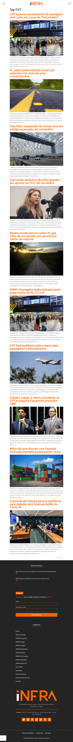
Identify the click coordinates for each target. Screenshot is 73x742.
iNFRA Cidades (20, 645)
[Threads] (49, 719)
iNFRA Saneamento (22, 649)
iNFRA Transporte (21, 638)
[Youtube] (23, 719)
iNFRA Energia (20, 642)
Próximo (59, 557)
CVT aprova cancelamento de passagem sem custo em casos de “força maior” (36, 16)
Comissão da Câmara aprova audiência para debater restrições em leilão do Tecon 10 (35, 504)
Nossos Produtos (21, 674)
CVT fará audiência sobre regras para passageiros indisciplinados (34, 347)
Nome (17, 601)
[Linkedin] (28, 719)
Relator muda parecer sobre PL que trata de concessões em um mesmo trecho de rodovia (33, 236)
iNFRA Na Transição (22, 656)
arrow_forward (16, 573)
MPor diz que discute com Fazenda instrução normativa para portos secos (35, 450)
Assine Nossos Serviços (23, 677)
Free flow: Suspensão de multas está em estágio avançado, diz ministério (36, 128)
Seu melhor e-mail (21, 607)
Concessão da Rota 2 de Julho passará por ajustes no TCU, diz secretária (35, 181)
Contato (18, 681)
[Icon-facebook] (32, 719)
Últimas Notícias (21, 635)
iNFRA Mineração (21, 660)
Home (17, 631)
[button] (3, 3)
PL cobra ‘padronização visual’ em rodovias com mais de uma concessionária (32, 73)
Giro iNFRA (19, 667)
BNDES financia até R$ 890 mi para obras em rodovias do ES (32, 578)
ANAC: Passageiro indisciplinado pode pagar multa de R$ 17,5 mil (35, 291)
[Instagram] (36, 719)
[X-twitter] (45, 719)
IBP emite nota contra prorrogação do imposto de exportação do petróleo (36, 571)
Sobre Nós (19, 670)
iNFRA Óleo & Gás (21, 663)
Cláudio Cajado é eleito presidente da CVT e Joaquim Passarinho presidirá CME (35, 400)
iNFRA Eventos (20, 652)
